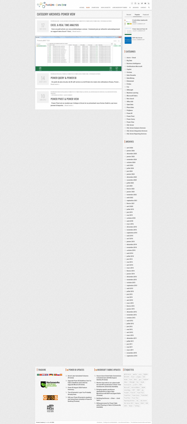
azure (140, 374)
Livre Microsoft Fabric (119, 7)
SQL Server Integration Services (137, 131)
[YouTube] (145, 3)
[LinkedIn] (138, 3)
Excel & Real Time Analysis (65, 25)
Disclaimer (99, 422)
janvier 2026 (131, 150)
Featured (146, 14)
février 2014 (130, 271)
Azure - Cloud (59, 21)
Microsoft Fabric (132, 96)
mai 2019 (130, 215)
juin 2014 (129, 259)
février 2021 (130, 203)
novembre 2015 (132, 230)
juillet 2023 (130, 183)
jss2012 (135, 385)
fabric (135, 379)
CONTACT (143, 7)
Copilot (129, 69)
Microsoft (126, 387)
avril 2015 (130, 238)
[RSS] (148, 3)
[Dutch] (43, 374)
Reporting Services (129, 400)
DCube (125, 379)
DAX (144, 377)
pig (142, 390)
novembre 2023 (132, 180)
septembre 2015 (132, 233)
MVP (133, 390)
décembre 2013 (132, 276)
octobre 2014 (131, 250)
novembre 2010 (132, 353)
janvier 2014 (131, 274)
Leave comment (68, 95)
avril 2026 (130, 148)
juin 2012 (129, 326)
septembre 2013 (132, 285)
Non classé (130, 98)
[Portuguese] (56, 374)
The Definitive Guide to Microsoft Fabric (141, 422)
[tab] (129, 15)
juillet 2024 (130, 168)
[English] (46, 374)
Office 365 (130, 101)
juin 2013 (129, 294)
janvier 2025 (131, 156)
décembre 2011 (132, 338)
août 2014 (130, 253)
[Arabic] (38, 374)
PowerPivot (127, 395)
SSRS (125, 406)
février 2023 (130, 189)
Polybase (130, 110)
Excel (130, 379)
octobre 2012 (131, 318)
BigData (145, 374)
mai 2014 (130, 262)
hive (137, 382)
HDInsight (130, 90)
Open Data (58, 74)
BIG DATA (126, 377)
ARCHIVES (136, 7)
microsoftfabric (135, 387)
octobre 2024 (131, 162)
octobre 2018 (131, 218)
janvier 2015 (131, 241)
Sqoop (137, 403)
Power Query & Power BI (63, 78)
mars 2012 (130, 335)
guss (140, 379)
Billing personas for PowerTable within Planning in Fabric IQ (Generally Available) (109, 405)
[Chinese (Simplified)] (41, 374)
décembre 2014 (132, 244)
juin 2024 (129, 171)
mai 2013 (130, 297)
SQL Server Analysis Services (97, 91)
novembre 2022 (132, 194)
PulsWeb (47, 422)
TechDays (137, 406)
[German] (51, 374)
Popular (137, 14)
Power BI (64, 74)
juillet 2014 (130, 256)
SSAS (142, 403)
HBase (125, 382)
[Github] (135, 3)
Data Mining (130, 78)
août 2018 (130, 221)
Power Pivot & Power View (65, 99)
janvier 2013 (131, 309)
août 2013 (130, 288)
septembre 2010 (132, 356)
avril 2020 (130, 206)
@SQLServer (127, 374)
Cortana (129, 72)
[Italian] (53, 374)
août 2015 (130, 235)
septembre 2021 (132, 200)
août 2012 (130, 320)
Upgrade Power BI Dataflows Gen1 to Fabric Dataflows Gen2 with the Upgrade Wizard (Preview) (79, 382)
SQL (137, 400)
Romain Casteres (107, 21)
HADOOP (145, 379)
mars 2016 (130, 224)
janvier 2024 (131, 174)
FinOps (129, 84)
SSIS (147, 403)
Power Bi (132, 392)
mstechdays (127, 390)
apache (135, 374)
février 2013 (130, 306)
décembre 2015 (132, 227)
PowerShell (144, 395)
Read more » (77, 31)
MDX (140, 385)
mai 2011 (130, 347)
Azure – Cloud (131, 57)
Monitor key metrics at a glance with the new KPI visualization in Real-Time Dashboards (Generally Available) (109, 384)
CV (130, 7)
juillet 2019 (130, 209)
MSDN (143, 387)
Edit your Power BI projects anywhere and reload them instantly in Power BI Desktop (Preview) (80, 399)
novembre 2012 (132, 315)
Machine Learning (132, 93)
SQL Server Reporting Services (137, 134)
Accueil (81, 7)
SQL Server (85, 91)
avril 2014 (130, 265)
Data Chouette (105, 7)
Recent (129, 14)
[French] (48, 374)
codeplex (138, 377)
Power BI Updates (76, 369)
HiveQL (142, 382)
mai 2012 (130, 329)
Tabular (131, 406)
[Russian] (58, 374)
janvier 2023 (131, 192)
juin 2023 (129, 186)
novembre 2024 (132, 159)
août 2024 (130, 165)
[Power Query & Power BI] (78, 53)
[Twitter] (142, 3)
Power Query (89, 21)
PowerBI (126, 392)
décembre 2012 (132, 312)
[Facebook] (132, 3)
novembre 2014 (132, 247)
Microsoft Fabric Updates (108, 369)
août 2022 (130, 197)
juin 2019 (129, 212)
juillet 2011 (130, 341)
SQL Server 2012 (128, 403)
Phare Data (95, 7)
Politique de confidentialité (110, 422)
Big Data (129, 60)
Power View (96, 21)
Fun (77, 21)
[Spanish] (61, 374)
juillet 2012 (130, 323)
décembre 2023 (132, 177)
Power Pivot (82, 21)
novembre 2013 (132, 279)
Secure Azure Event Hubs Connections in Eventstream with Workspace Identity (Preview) (109, 378)
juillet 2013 (130, 291)
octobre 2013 (131, 282)
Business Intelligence (70, 21)
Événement (130, 81)
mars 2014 (130, 268)
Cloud (132, 377)
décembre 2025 (132, 153)
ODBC (138, 390)
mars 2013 (130, 303)
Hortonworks (127, 385)
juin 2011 (129, 344)
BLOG (88, 7)
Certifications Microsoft (134, 66)
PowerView (127, 398)
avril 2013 (130, 300)
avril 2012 (130, 332)
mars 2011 (130, 350)
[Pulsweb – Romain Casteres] (51, 5)
